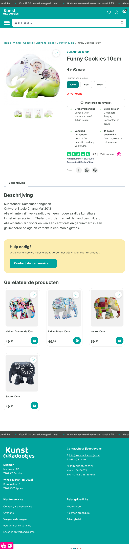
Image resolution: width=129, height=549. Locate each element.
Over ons (8, 512)
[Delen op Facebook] (79, 170)
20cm (100, 84)
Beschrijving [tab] (17, 182)
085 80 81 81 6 (77, 459)
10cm (73, 84)
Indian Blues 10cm (59, 331)
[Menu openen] (6, 23)
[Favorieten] (109, 12)
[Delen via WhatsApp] (87, 170)
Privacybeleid (74, 519)
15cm (86, 84)
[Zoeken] (122, 22)
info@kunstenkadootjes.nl (84, 455)
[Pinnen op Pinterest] (95, 170)
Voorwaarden (74, 506)
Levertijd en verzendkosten (19, 531)
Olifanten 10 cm (86, 162)
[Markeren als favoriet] (56, 53)
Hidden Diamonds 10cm (20, 331)
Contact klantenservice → (33, 263)
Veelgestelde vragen (15, 519)
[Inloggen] (117, 12)
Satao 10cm (13, 396)
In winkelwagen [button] (34, 340)
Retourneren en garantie (17, 525)
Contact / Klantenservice (17, 506)
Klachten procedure (78, 512)
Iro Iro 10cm (98, 331)
